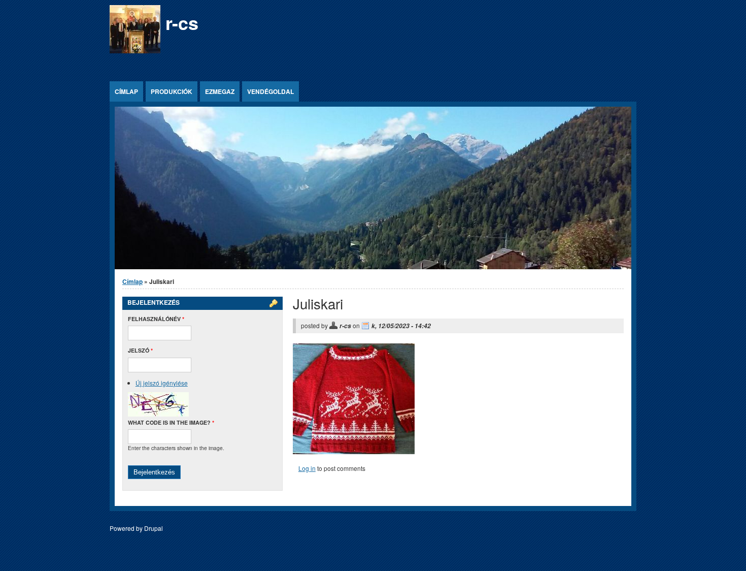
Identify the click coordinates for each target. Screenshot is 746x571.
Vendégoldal (270, 91)
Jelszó (140, 350)
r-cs (181, 22)
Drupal (153, 528)
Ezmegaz (219, 91)
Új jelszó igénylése (161, 382)
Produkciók (171, 91)
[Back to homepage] (135, 50)
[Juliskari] (354, 451)
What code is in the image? (171, 422)
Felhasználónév (156, 319)
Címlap (126, 91)
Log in (307, 468)
